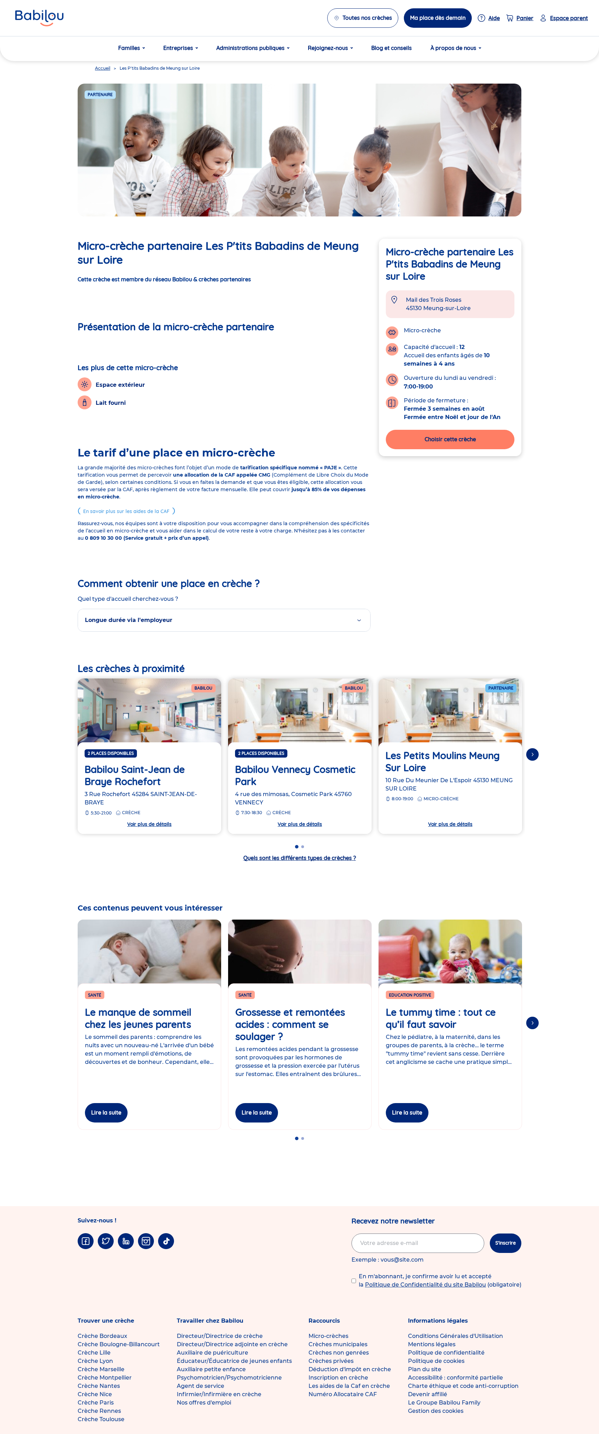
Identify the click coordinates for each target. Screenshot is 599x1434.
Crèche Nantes (99, 1386)
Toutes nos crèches (367, 17)
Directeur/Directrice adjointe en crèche (232, 1344)
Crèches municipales (338, 1344)
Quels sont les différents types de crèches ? (299, 857)
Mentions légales (431, 1344)
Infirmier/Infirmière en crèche (219, 1394)
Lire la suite (106, 1112)
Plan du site (424, 1369)
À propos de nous (453, 47)
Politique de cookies (436, 1361)
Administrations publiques (250, 47)
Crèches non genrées (339, 1352)
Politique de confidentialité (446, 1352)
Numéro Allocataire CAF (343, 1394)
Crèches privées (331, 1361)
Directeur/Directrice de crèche (220, 1336)
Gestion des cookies (435, 1411)
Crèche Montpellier (105, 1377)
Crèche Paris (96, 1402)
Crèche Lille (94, 1352)
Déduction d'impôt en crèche (350, 1369)
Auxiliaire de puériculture (212, 1352)
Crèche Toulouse (101, 1419)
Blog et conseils (391, 47)
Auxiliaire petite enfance (211, 1369)
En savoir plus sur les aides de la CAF (126, 511)
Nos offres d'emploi (204, 1402)
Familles (129, 47)
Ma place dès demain (438, 17)
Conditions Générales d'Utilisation (455, 1336)
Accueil (102, 68)
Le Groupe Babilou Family (444, 1402)
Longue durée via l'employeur (128, 620)
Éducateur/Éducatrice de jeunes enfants (234, 1361)
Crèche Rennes (99, 1411)
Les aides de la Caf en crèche (349, 1386)
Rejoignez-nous (328, 47)
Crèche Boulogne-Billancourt (119, 1344)
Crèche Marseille (101, 1369)
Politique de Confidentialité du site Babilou (425, 1284)
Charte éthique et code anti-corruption (463, 1386)
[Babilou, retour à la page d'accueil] (39, 18)
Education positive (410, 995)
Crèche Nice (95, 1394)
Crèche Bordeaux (102, 1336)
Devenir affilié (427, 1394)
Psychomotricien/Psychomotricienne (229, 1377)
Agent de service (200, 1386)
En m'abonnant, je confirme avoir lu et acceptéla (440, 1280)
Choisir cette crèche (450, 439)
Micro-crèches (328, 1336)
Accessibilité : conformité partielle (455, 1377)
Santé (94, 995)
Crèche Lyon (95, 1361)
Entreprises (178, 47)
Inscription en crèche (338, 1377)
